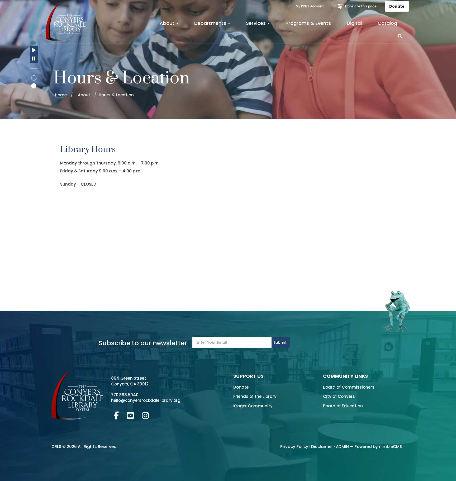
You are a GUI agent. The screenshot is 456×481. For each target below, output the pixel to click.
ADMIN (342, 446)
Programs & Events (308, 23)
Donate (397, 6)
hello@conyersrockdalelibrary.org (145, 400)
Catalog (387, 23)
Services (256, 23)
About (168, 23)
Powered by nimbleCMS (378, 446)
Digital (354, 23)
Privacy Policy (294, 446)
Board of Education (343, 406)
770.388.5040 (125, 395)
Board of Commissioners (348, 387)
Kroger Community (253, 406)
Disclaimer (322, 446)
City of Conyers (339, 396)
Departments (210, 23)
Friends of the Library (255, 396)
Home (61, 95)
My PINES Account (310, 6)
